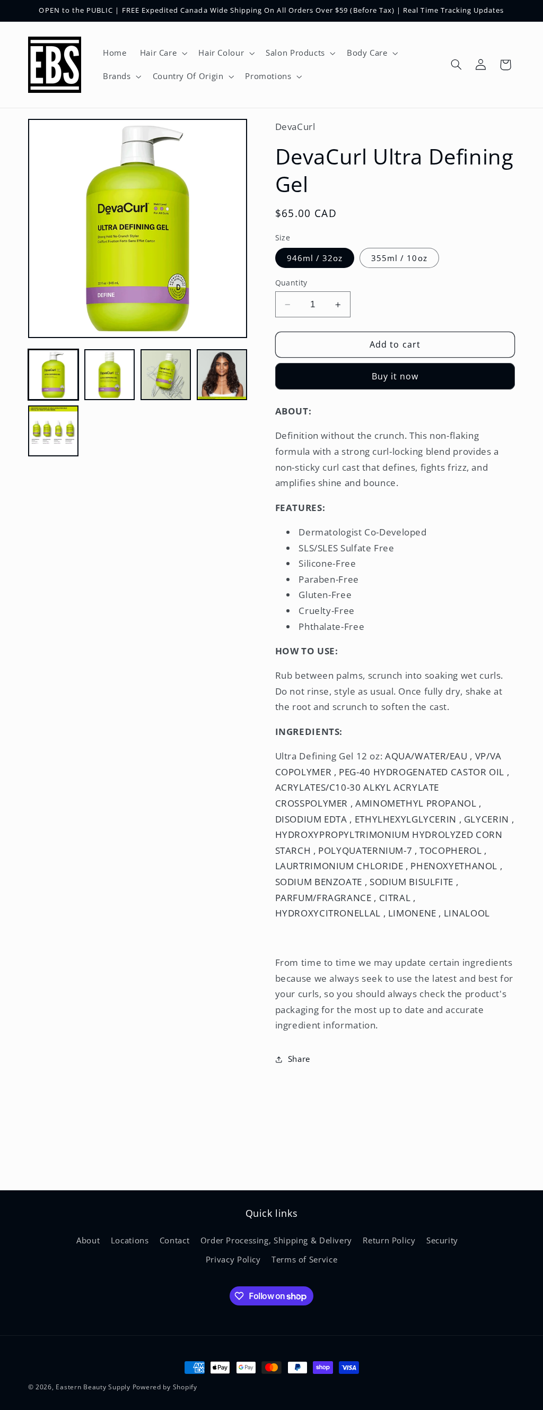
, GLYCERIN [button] (485, 819)
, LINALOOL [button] (464, 913)
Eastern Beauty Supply (93, 1387)
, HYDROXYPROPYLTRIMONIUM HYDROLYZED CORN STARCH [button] (394, 835)
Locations (130, 1240)
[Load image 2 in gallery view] (109, 374)
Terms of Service (304, 1259)
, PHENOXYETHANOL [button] (453, 866)
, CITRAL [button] (393, 898)
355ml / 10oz (399, 258)
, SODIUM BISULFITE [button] (410, 882)
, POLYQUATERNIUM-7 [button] (364, 850)
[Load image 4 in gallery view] (222, 374)
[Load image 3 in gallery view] (166, 374)
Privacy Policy (233, 1259)
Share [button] (299, 1058)
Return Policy (389, 1240)
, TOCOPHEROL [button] (449, 850)
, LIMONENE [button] (411, 913)
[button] (162, 53)
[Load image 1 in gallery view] (53, 374)
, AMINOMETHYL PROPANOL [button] (415, 803)
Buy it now (395, 376)
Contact (174, 1240)
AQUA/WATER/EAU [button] (426, 756)
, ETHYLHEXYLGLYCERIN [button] (404, 819)
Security (442, 1240)
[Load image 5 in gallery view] (53, 430)
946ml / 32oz (315, 258)
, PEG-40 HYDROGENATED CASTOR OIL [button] (420, 772)
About (88, 1240)
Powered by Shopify (165, 1387)
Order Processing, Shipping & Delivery (276, 1240)
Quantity (291, 283)
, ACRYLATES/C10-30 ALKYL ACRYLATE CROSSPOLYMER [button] (392, 787)
